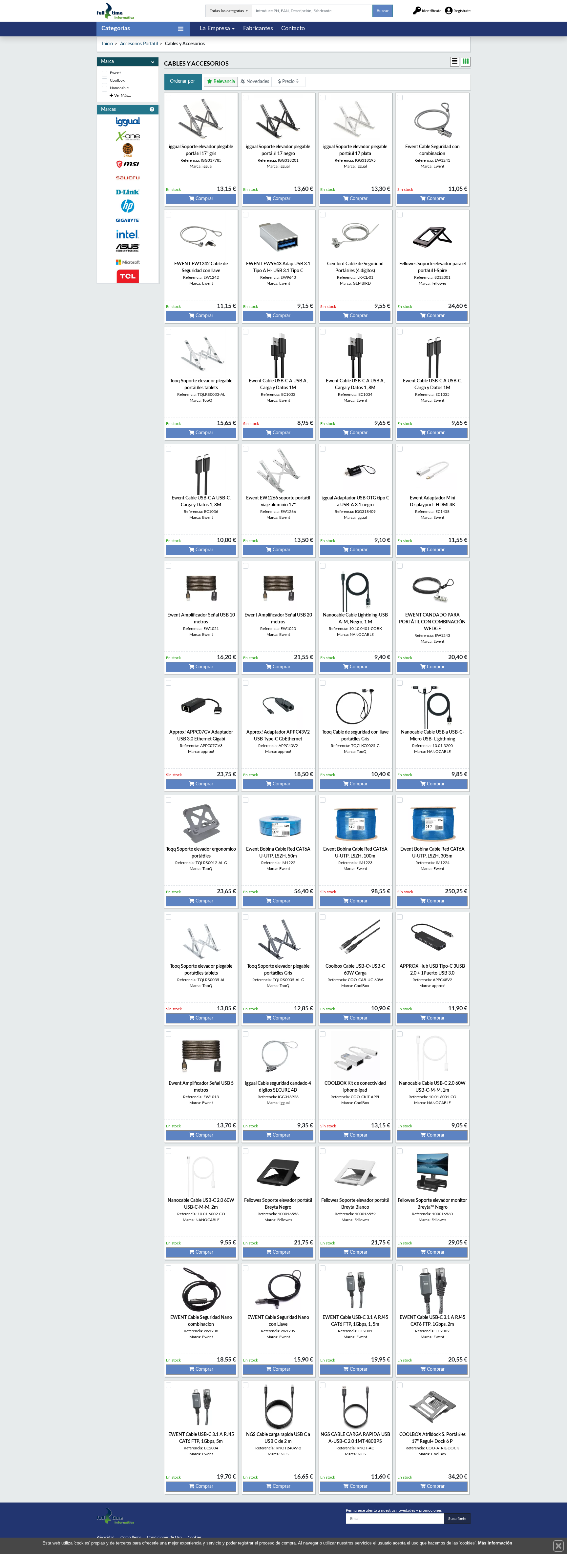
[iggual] (127, 121)
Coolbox (117, 80)
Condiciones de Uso (164, 1537)
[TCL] (127, 276)
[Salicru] (127, 178)
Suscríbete (457, 1519)
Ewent (115, 73)
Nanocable (119, 88)
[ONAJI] (127, 150)
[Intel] (127, 234)
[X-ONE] (127, 136)
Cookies (194, 1537)
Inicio (107, 44)
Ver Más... (122, 95)
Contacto (293, 28)
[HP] (127, 206)
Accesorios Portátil (139, 44)
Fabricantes (258, 28)
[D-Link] (127, 192)
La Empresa (215, 28)
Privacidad (105, 1537)
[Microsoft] (127, 262)
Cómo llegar (130, 1537)
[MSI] (127, 164)
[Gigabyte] (127, 220)
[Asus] (127, 248)
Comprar (203, 198)
